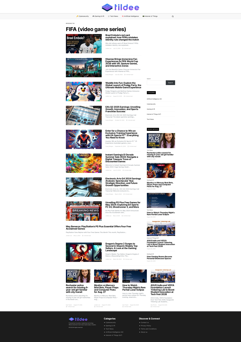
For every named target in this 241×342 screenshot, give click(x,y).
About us (144, 332)
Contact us (145, 322)
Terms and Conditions (149, 329)
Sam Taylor (69, 305)
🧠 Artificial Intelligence (130, 16)
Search (149, 78)
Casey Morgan (109, 74)
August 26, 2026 (151, 217)
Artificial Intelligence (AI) (154, 99)
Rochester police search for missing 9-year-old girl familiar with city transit (160, 155)
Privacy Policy (146, 326)
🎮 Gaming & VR (98, 16)
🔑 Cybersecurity (82, 16)
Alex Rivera (154, 305)
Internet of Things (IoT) (154, 114)
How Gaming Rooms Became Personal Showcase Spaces (159, 257)
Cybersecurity (151, 104)
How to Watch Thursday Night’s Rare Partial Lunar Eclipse (161, 213)
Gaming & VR (97, 35)
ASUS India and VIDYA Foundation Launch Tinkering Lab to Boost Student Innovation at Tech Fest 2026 (161, 243)
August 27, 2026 (151, 159)
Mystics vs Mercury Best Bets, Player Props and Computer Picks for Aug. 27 (160, 185)
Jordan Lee (108, 48)
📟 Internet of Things (150, 16)
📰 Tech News (113, 16)
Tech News (150, 119)
